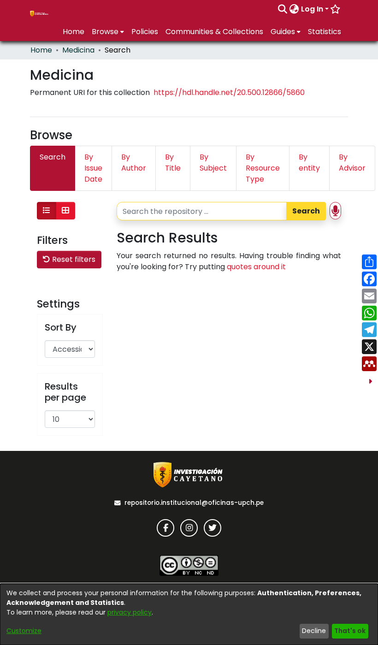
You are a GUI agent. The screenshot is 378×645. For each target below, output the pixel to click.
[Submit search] (283, 9)
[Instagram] (189, 528)
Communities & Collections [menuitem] (214, 31)
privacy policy (129, 612)
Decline (314, 630)
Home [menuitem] (73, 31)
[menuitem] (294, 9)
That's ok (350, 630)
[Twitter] (212, 528)
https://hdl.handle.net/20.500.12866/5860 (229, 92)
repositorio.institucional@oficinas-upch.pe (194, 502)
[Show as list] (46, 210)
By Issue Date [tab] (93, 168)
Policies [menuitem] (144, 31)
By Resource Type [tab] (263, 168)
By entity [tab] (309, 162)
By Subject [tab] (213, 162)
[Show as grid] (65, 210)
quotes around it (256, 266)
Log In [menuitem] (312, 9)
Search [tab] (52, 157)
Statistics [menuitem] (324, 31)
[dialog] (189, 614)
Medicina (78, 50)
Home (41, 50)
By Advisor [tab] (352, 162)
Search (306, 211)
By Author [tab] (133, 162)
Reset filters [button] (72, 259)
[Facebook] (165, 528)
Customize (23, 630)
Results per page (65, 392)
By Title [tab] (173, 162)
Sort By (61, 327)
